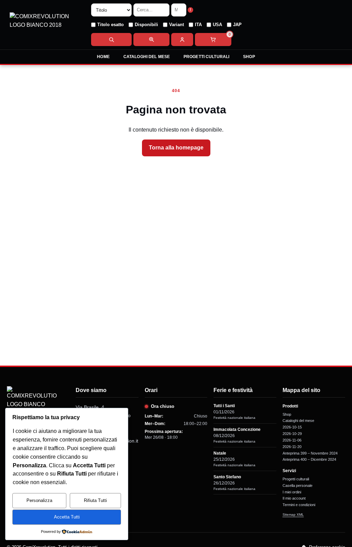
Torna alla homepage (176, 147)
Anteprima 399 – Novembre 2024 (310, 453)
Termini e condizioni (299, 505)
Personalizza (39, 500)
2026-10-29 (292, 434)
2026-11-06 (292, 440)
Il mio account (294, 498)
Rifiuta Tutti (95, 500)
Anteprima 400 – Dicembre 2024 (309, 459)
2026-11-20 (292, 447)
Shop (249, 56)
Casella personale (297, 485)
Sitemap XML (293, 514)
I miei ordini (292, 492)
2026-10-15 (292, 427)
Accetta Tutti (67, 517)
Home (103, 56)
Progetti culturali (206, 56)
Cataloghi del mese (146, 56)
